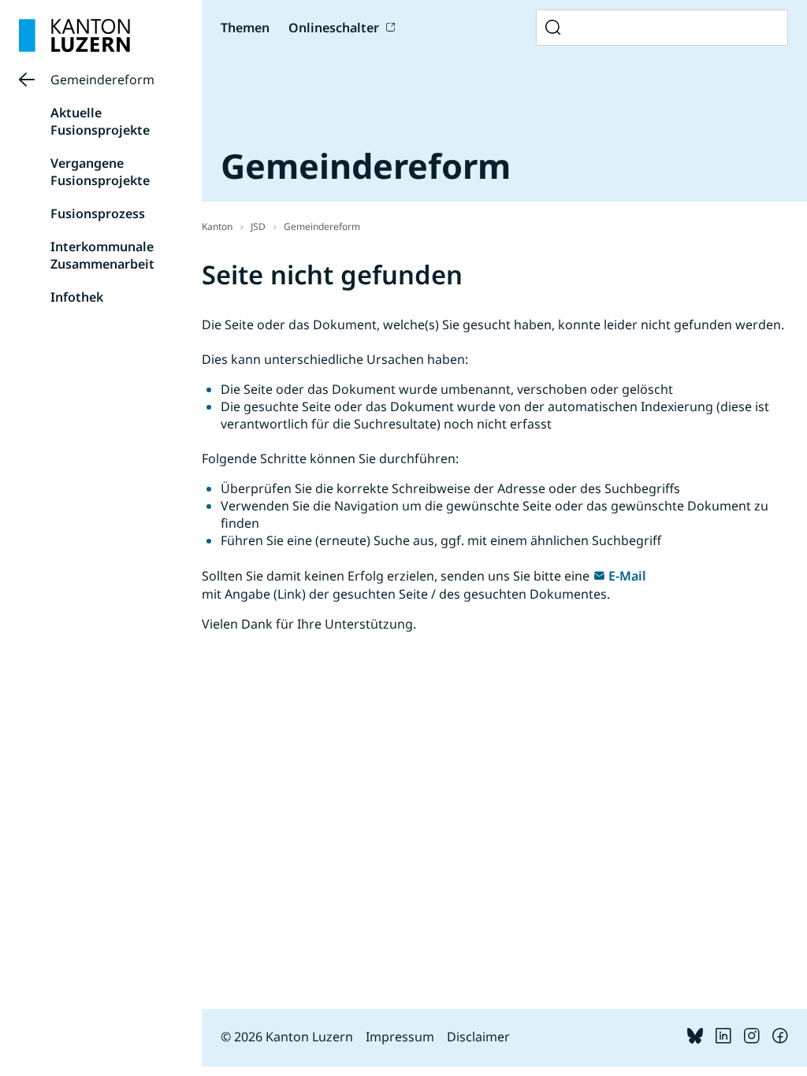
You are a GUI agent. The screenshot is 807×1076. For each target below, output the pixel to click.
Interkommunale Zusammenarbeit (102, 255)
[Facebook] (780, 1039)
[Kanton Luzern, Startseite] (74, 35)
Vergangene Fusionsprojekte (100, 171)
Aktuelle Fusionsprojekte (100, 121)
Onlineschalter (333, 27)
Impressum (400, 1036)
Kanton (217, 226)
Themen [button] (245, 27)
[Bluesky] (695, 1039)
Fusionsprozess (97, 213)
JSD (258, 226)
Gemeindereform (102, 79)
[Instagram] (752, 1039)
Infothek (76, 297)
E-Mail (627, 575)
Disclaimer (478, 1036)
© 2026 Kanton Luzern (287, 1036)
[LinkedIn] (723, 1039)
